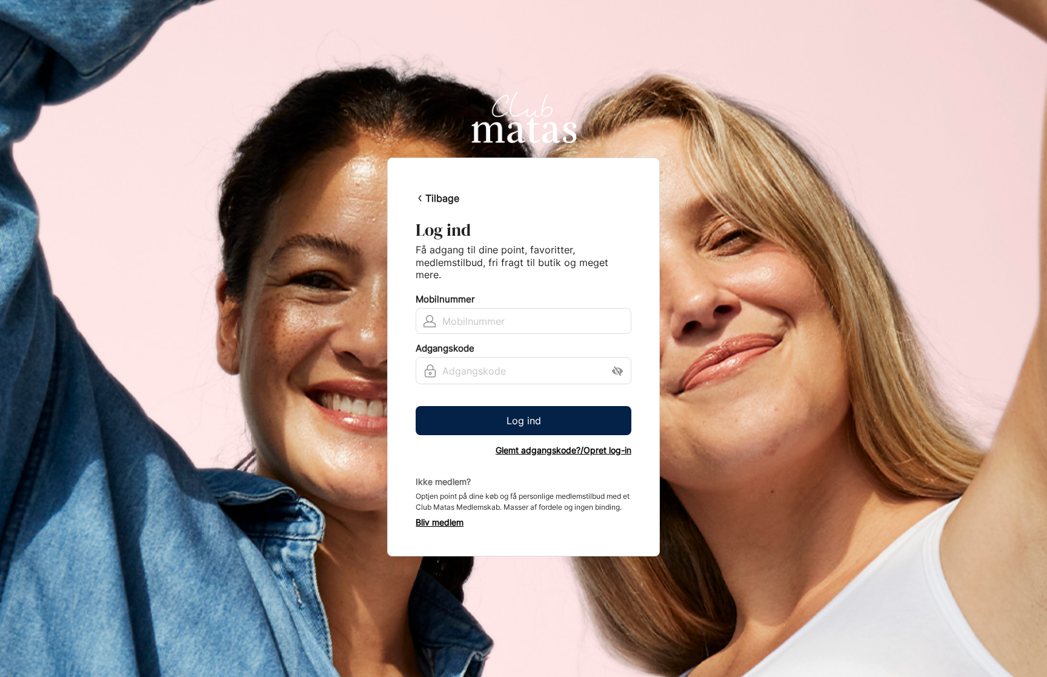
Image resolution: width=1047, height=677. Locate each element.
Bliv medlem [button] (440, 522)
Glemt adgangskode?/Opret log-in (563, 450)
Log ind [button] (524, 421)
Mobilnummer (445, 299)
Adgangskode (445, 348)
